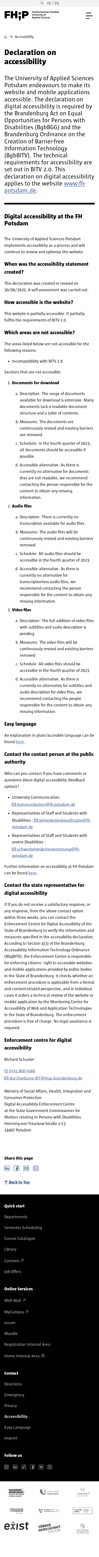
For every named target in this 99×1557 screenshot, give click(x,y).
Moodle (11, 1334)
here (20, 742)
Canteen (11, 1261)
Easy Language (17, 1427)
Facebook (16, 1167)
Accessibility (16, 1417)
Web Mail (12, 1300)
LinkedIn (7, 1167)
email (26, 1167)
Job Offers (12, 1272)
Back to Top (19, 1182)
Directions (13, 1384)
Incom (10, 1323)
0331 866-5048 (22, 1071)
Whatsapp (35, 1167)
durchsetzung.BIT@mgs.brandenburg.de (46, 1078)
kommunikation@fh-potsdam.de (46, 805)
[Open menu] (89, 15)
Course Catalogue (19, 1238)
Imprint (11, 1438)
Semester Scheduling (23, 1228)
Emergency (14, 1395)
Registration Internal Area (27, 1344)
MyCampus (14, 1312)
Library (10, 1249)
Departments (15, 1217)
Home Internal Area (22, 1356)
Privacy (10, 1406)
